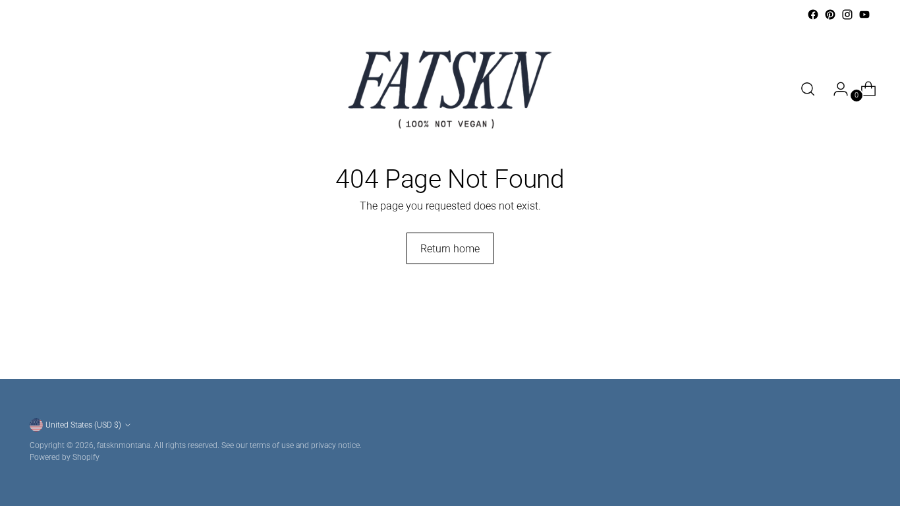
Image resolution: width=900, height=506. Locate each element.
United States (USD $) (83, 425)
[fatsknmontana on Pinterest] (830, 14)
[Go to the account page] (835, 89)
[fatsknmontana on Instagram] (847, 14)
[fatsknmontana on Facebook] (813, 14)
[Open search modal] (808, 89)
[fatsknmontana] (450, 89)
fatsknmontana (123, 445)
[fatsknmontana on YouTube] (864, 14)
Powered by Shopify (64, 457)
